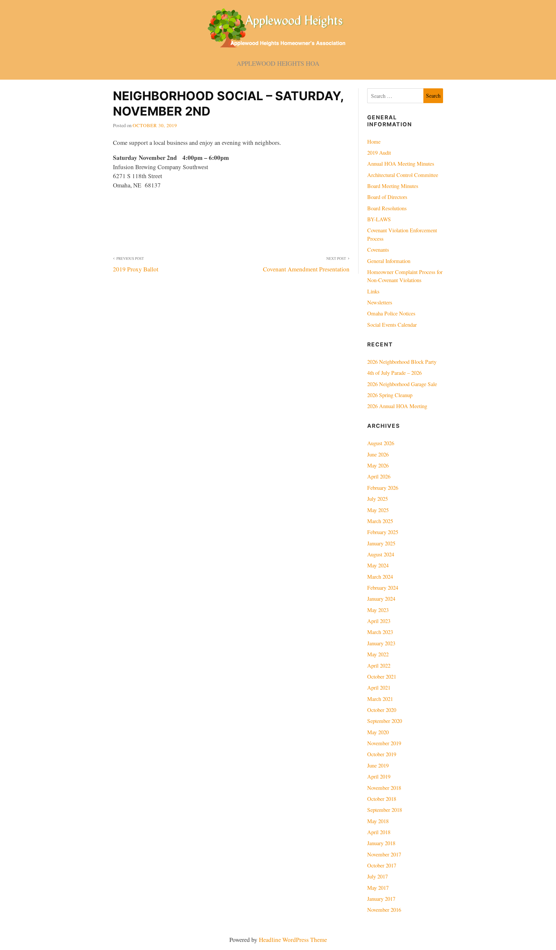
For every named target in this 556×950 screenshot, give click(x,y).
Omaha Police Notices (391, 313)
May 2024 (378, 565)
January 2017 (381, 898)
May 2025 (378, 510)
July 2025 (377, 498)
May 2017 (378, 887)
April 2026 (378, 476)
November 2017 (384, 854)
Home (374, 141)
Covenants (378, 249)
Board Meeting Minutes (392, 185)
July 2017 (377, 876)
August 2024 (380, 554)
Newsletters (379, 302)
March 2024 (380, 576)
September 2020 (384, 720)
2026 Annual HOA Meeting (397, 406)
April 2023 (378, 620)
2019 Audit (379, 152)
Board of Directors (387, 196)
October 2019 (381, 754)
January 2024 (381, 598)
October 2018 (381, 798)
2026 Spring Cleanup (389, 395)
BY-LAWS (379, 219)
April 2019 (378, 776)
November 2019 (384, 743)
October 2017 (381, 865)
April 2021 (378, 687)
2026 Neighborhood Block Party (401, 361)
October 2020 (381, 709)
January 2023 (381, 643)
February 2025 (382, 532)
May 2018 (378, 821)
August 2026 (380, 443)
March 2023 (380, 631)
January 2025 (381, 543)
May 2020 (378, 732)
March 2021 (380, 698)
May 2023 (378, 609)
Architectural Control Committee (402, 174)
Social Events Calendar (392, 324)
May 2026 (378, 465)
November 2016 (384, 909)
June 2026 (378, 454)
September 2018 (384, 809)
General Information (388, 260)
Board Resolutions (387, 208)
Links (373, 291)
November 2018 (384, 787)
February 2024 (382, 587)
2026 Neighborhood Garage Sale (402, 384)
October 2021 (381, 676)
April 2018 (378, 832)
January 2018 (381, 843)
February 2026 (382, 487)
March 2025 (380, 521)
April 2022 (378, 665)
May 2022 (378, 654)
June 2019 (378, 765)
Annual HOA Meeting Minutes (400, 163)
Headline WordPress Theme (293, 940)
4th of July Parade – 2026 (394, 372)
